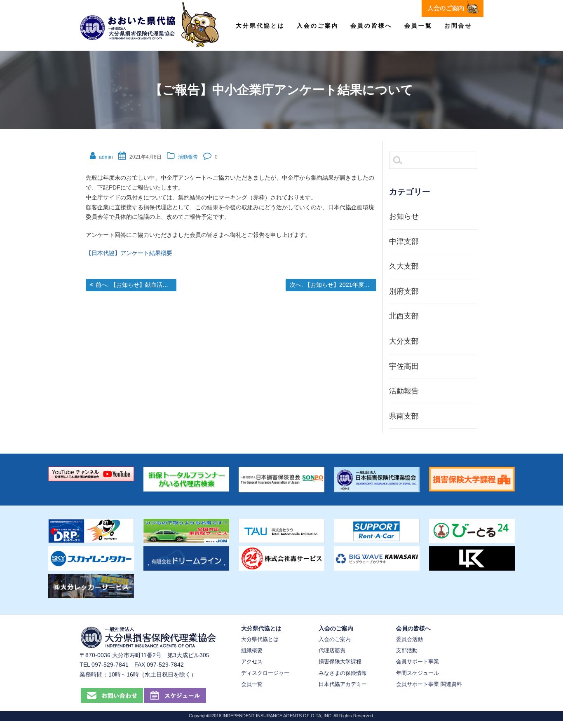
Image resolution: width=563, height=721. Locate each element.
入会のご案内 (318, 25)
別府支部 (404, 291)
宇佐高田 (404, 366)
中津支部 (404, 241)
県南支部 (404, 416)
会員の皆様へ (371, 25)
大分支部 (404, 341)
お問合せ (458, 25)
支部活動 (407, 650)
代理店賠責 (332, 650)
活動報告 (188, 157)
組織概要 (252, 650)
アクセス (252, 661)
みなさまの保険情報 (343, 673)
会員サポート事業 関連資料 (429, 684)
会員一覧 (418, 25)
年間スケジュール (417, 673)
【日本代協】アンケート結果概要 (129, 253)
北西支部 (404, 316)
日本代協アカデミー (343, 684)
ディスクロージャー (265, 673)
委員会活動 (409, 639)
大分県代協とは (260, 25)
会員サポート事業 (417, 661)
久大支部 (404, 266)
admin (106, 157)
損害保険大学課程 (340, 661)
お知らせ (404, 216)
